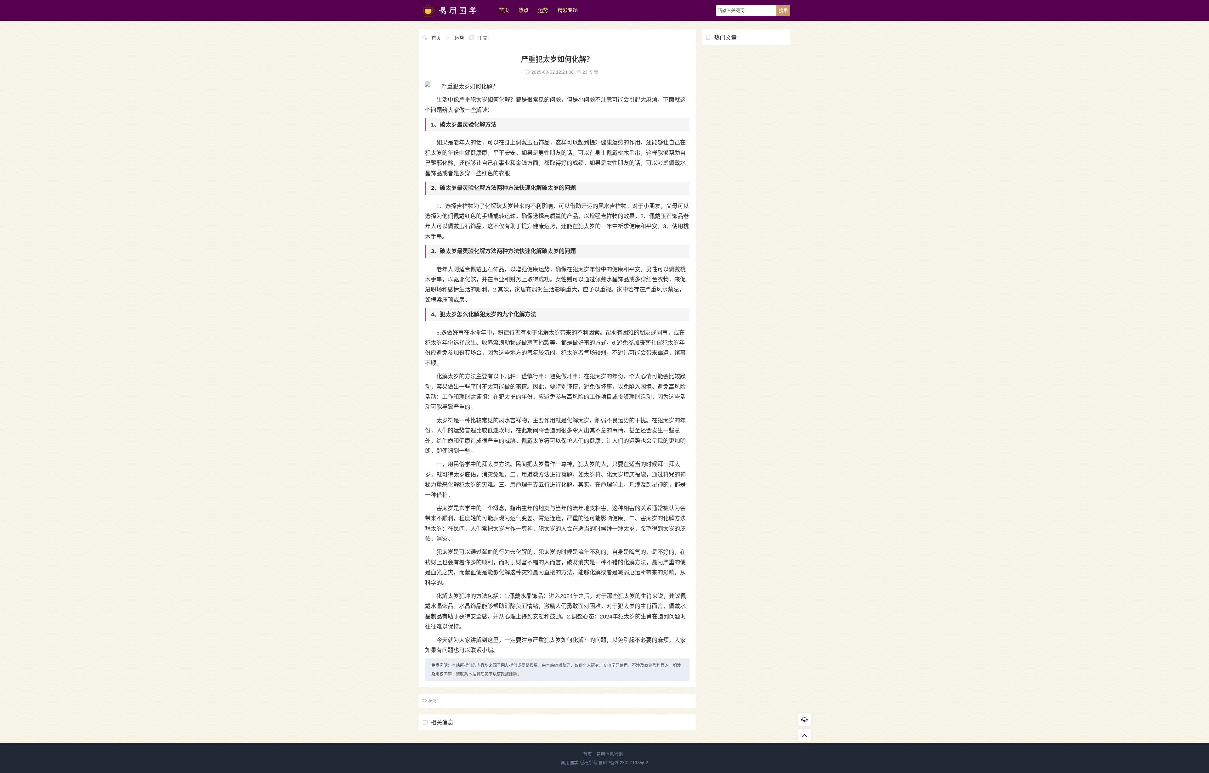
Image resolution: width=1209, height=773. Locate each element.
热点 (524, 10)
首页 (504, 10)
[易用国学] (456, 19)
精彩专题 (568, 10)
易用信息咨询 (609, 754)
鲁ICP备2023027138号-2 (623, 762)
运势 (543, 10)
